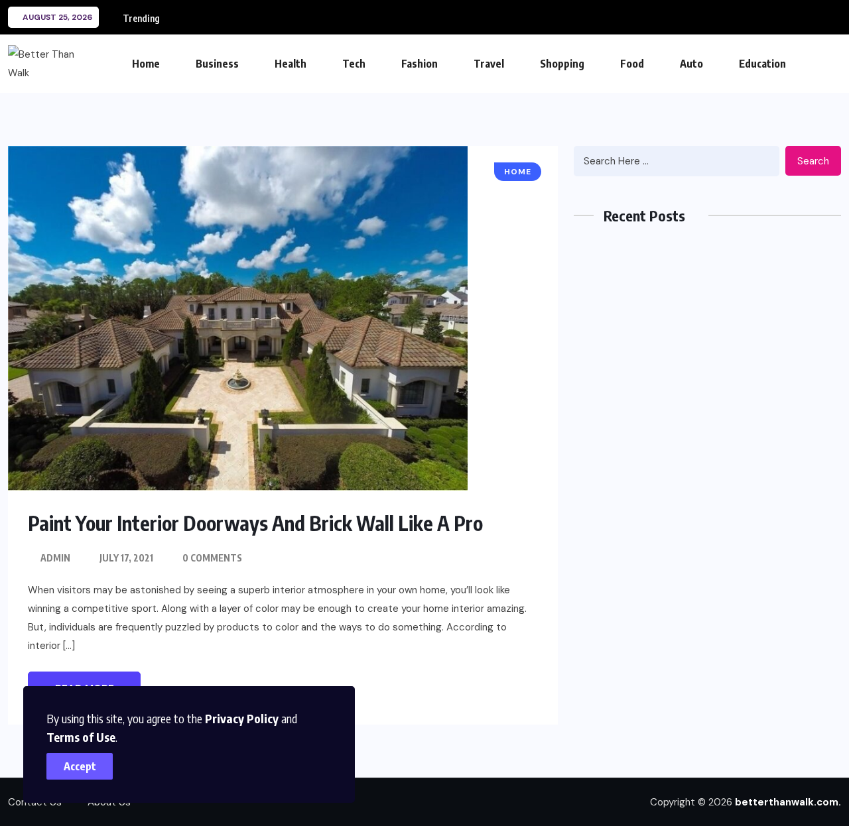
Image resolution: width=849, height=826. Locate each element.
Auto (691, 63)
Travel (489, 63)
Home (146, 63)
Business (217, 63)
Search (813, 161)
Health (290, 63)
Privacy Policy (242, 718)
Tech (353, 63)
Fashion (419, 63)
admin (55, 557)
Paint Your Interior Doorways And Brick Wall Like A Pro (255, 523)
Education (762, 63)
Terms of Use (80, 736)
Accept (80, 766)
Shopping (562, 63)
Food (632, 63)
